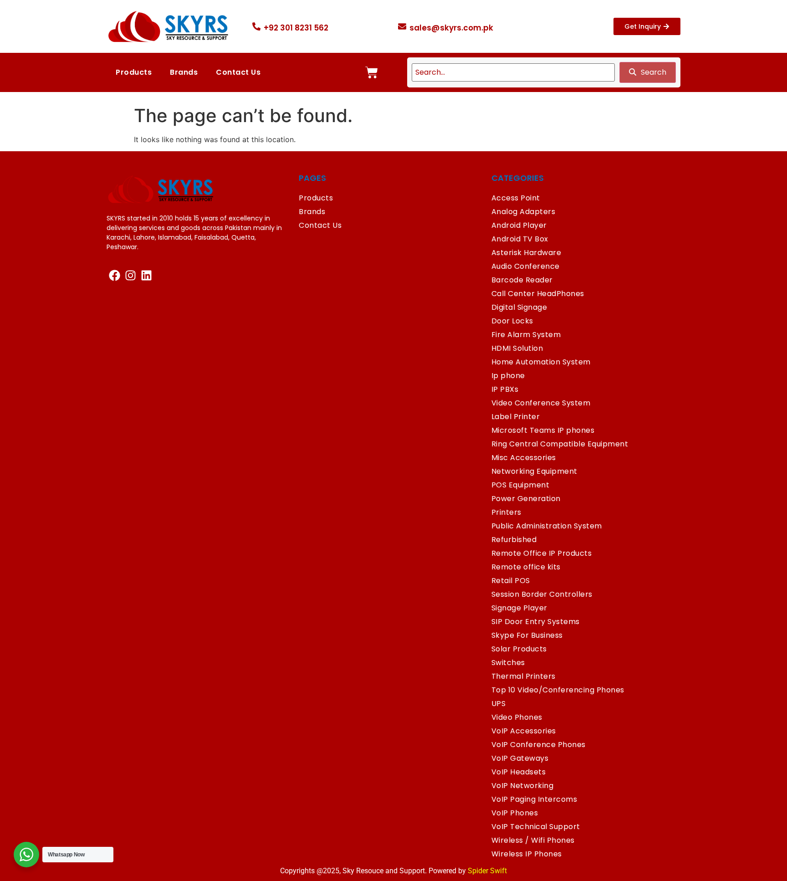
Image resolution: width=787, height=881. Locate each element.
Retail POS (510, 580)
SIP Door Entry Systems (535, 621)
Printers (506, 512)
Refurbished (514, 539)
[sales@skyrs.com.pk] (402, 26)
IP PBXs (505, 389)
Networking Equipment (534, 471)
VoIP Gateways (520, 758)
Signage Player (519, 608)
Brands (184, 72)
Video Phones (516, 717)
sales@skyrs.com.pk (451, 27)
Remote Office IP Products (541, 553)
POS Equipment (520, 485)
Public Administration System (546, 526)
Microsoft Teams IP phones (543, 430)
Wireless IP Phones (526, 854)
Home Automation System (541, 362)
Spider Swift (487, 870)
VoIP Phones (514, 813)
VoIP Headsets (518, 772)
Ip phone (508, 375)
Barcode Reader (522, 280)
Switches (508, 662)
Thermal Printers (523, 676)
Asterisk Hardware (526, 252)
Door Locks (512, 321)
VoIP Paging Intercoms (534, 799)
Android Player (519, 225)
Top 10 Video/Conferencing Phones (557, 690)
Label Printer (515, 416)
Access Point (515, 198)
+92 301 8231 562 (296, 27)
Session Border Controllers (542, 594)
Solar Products (519, 649)
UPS (498, 703)
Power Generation (526, 498)
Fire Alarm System (526, 334)
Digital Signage (519, 307)
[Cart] (371, 72)
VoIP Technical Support (535, 826)
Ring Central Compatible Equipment (560, 444)
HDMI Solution (517, 348)
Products (134, 72)
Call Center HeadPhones (537, 293)
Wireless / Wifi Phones (533, 840)
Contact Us (238, 72)
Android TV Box (519, 239)
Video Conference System (541, 403)
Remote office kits (526, 567)
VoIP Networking (522, 785)
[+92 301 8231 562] (256, 26)
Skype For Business (527, 635)
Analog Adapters (523, 211)
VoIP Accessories (523, 731)
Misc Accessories (523, 457)
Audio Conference (525, 266)
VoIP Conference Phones (538, 744)
